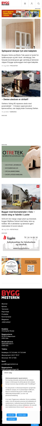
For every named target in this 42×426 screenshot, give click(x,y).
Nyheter (4, 306)
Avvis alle (11, 415)
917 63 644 (13, 352)
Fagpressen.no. (28, 407)
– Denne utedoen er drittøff (15, 99)
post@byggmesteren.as (10, 364)
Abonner (5, 304)
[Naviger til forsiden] (5, 4)
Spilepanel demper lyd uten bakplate (19, 51)
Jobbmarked (6, 322)
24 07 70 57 (15, 355)
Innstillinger (35, 424)
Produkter (5, 314)
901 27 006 (12, 358)
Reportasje (5, 312)
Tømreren (5, 309)
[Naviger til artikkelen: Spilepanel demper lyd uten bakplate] (21, 34)
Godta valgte (22, 415)
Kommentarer (6, 317)
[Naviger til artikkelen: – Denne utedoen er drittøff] (21, 83)
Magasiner (5, 319)
